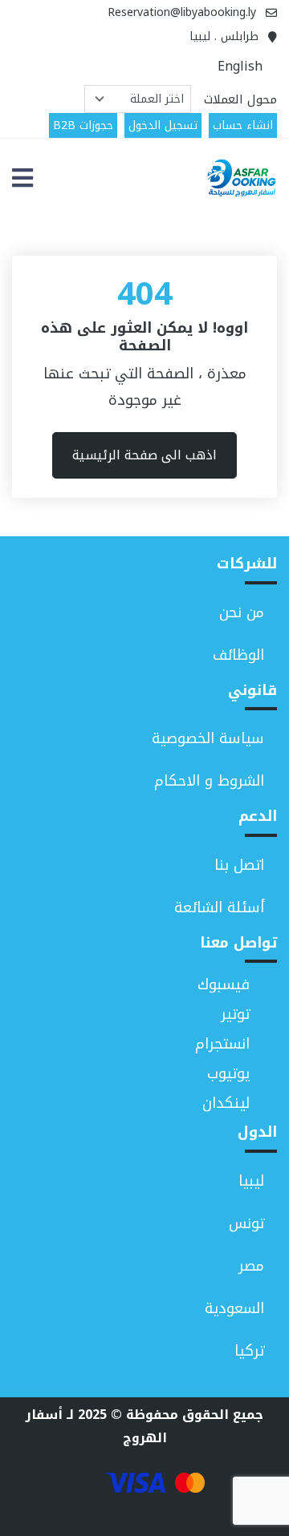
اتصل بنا (239, 865)
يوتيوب (228, 1074)
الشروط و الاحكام (209, 780)
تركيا (249, 1350)
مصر (251, 1265)
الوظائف (238, 655)
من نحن (241, 612)
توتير (235, 1014)
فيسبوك (223, 985)
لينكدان (226, 1103)
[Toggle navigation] (22, 178)
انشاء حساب (243, 125)
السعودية (234, 1308)
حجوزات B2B (83, 125)
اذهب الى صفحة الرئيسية (144, 455)
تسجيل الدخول (162, 125)
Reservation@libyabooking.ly (182, 12)
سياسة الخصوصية (208, 738)
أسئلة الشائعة (219, 907)
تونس (246, 1223)
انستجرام (222, 1044)
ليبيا (251, 1180)
